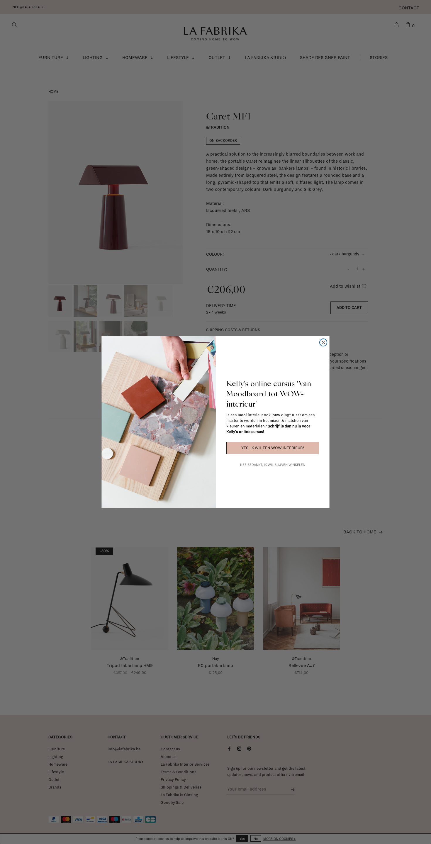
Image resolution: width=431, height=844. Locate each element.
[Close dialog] (323, 342)
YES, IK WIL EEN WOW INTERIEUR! (272, 448)
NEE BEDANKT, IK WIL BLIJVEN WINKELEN (272, 464)
